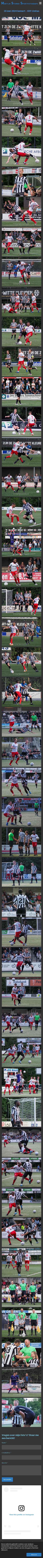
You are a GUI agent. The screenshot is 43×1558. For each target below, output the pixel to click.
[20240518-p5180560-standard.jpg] (21, 632)
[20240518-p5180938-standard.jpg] (21, 1172)
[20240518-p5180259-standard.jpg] (21, 211)
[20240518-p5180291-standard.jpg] (21, 241)
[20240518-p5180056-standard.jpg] (21, 1352)
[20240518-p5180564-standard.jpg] (21, 662)
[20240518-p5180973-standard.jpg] (21, 1232)
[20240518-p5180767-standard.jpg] (21, 902)
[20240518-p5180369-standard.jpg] (21, 361)
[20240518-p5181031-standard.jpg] (21, 1262)
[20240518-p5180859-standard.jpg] (21, 1052)
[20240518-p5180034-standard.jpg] (21, 1322)
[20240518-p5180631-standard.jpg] (21, 751)
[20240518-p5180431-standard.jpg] (21, 421)
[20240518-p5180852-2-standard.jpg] (21, 992)
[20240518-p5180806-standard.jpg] (21, 932)
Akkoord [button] (34, 1555)
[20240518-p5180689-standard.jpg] (21, 812)
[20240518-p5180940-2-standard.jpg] (21, 1202)
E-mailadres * (6, 1453)
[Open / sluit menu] (40, 3)
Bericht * (5, 1463)
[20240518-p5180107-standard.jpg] (21, 1382)
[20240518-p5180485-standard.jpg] (21, 571)
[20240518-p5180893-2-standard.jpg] (21, 1112)
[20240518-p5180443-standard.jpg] (21, 452)
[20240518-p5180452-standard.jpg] (21, 481)
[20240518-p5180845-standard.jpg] (21, 962)
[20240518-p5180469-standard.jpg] (21, 512)
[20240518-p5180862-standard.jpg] (21, 1082)
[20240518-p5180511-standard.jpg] (21, 601)
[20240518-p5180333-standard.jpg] (21, 331)
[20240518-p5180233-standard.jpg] (21, 151)
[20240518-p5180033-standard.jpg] (21, 1292)
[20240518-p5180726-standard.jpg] (21, 872)
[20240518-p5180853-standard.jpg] (21, 1022)
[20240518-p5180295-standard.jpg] (21, 31)
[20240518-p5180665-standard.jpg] (21, 782)
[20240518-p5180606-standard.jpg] (21, 1412)
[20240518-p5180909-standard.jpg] (21, 1142)
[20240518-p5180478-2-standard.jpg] (21, 542)
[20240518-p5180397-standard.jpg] (21, 391)
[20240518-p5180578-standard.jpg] (21, 691)
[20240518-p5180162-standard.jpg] (21, 91)
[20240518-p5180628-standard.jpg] (21, 722)
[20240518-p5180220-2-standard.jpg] (21, 121)
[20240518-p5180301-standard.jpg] (21, 271)
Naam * (4, 1443)
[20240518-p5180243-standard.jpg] (21, 181)
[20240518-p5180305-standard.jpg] (21, 301)
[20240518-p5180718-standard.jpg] (21, 842)
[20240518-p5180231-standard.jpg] (21, 61)
